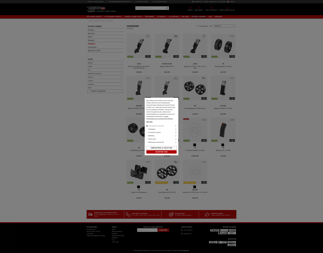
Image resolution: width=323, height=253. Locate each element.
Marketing (151, 136)
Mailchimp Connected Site (156, 142)
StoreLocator (152, 139)
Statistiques (151, 129)
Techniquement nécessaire (156, 126)
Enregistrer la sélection (161, 148)
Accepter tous (161, 152)
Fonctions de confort (154, 132)
